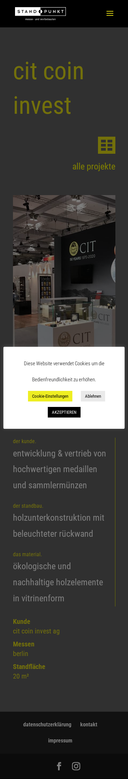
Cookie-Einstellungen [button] (50, 396)
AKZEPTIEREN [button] (64, 412)
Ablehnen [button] (93, 396)
